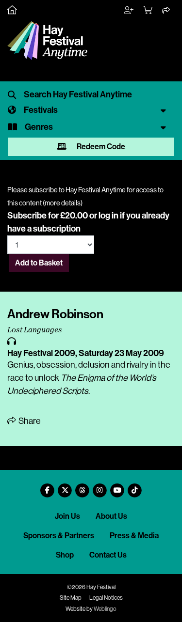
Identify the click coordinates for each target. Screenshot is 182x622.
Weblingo (105, 609)
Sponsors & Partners (58, 535)
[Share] (166, 10)
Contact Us (108, 555)
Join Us (67, 516)
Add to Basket (39, 262)
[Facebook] (47, 487)
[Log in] (129, 10)
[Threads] (82, 487)
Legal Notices (106, 597)
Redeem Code (100, 146)
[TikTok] (135, 487)
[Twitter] (65, 487)
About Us (111, 516)
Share (29, 421)
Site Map (71, 597)
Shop (65, 555)
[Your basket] (148, 10)
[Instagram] (100, 487)
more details (63, 203)
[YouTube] (117, 487)
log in (108, 215)
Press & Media (134, 535)
